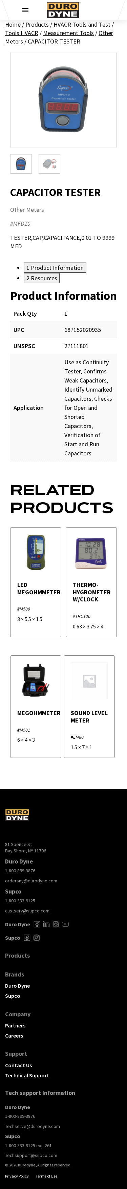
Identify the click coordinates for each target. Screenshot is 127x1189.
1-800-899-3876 (20, 871)
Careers (14, 1035)
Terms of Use (46, 1176)
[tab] (55, 267)
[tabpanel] (63, 380)
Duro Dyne (17, 985)
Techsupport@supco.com (31, 1155)
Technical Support (27, 1075)
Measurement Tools (68, 33)
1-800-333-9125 (20, 901)
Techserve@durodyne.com (32, 1126)
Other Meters (27, 210)
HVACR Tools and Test (82, 24)
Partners (15, 1025)
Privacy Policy (17, 1176)
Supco (12, 995)
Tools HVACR (21, 33)
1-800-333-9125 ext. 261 (28, 1145)
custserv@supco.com (27, 911)
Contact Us (18, 1065)
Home (13, 24)
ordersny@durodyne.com (31, 881)
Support (16, 1053)
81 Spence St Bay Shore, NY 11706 (25, 847)
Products (37, 24)
